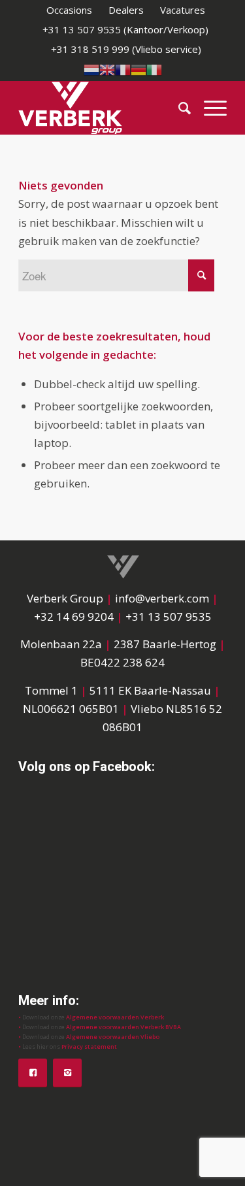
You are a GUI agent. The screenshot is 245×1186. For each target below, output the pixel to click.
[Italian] (154, 68)
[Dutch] (91, 68)
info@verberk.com (163, 598)
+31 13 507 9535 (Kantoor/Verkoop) (125, 29)
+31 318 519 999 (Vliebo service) (126, 49)
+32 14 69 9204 (74, 616)
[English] (107, 68)
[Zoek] (178, 108)
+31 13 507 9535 (168, 616)
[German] (138, 68)
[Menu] (209, 108)
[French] (123, 68)
